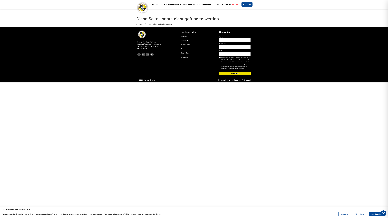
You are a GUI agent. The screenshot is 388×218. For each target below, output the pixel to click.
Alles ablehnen (360, 214)
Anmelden (234, 73)
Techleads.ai (246, 80)
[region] (194, 212)
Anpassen (344, 214)
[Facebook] (143, 54)
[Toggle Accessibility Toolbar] (383, 213)
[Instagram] (139, 54)
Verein (218, 4)
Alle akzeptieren (377, 214)
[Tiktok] (151, 54)
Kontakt (228, 4)
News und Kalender (190, 4)
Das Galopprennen (171, 4)
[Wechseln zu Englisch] (233, 4)
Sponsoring (206, 4)
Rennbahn (156, 4)
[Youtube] (147, 54)
